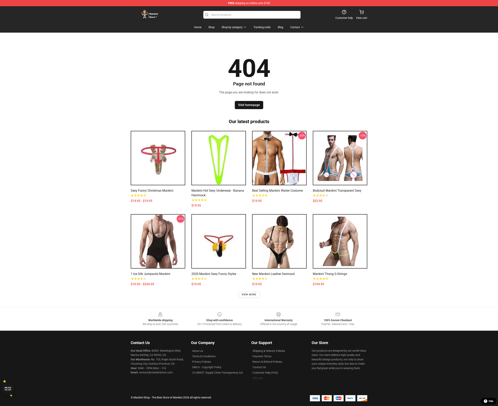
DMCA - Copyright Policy (206, 367)
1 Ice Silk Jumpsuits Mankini (150, 274)
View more (249, 294)
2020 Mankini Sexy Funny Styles (213, 274)
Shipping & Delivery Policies (269, 350)
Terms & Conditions (204, 356)
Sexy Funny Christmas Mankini (152, 190)
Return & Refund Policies (267, 361)
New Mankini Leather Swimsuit (273, 274)
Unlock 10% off (7, 389)
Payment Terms (262, 356)
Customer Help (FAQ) (265, 372)
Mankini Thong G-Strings (330, 274)
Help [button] (491, 401)
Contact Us (259, 367)
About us (197, 350)
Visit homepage (249, 105)
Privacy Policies (201, 361)
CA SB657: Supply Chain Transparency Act (217, 372)
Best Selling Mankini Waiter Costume (277, 190)
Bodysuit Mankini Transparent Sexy (337, 190)
